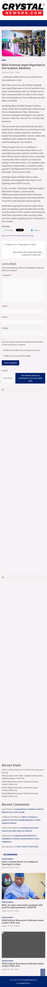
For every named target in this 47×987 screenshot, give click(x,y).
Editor (18, 72)
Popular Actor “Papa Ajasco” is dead (21, 244)
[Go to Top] (42, 976)
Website (5, 328)
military (23, 235)
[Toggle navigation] (5, 23)
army (18, 235)
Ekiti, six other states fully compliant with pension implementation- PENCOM (22, 906)
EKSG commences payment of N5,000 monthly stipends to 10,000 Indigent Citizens (21, 820)
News (4, 60)
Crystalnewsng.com (29, 980)
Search (5, 370)
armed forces (11, 235)
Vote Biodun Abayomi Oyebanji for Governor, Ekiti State (30, 378)
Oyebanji (30, 235)
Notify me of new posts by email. (17, 356)
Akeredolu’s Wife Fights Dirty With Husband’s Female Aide (27, 253)
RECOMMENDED (10, 854)
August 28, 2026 (7, 867)
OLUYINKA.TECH (24, 983)
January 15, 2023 (8, 72)
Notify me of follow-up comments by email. (22, 350)
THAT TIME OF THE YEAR (27, 847)
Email (5, 317)
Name (5, 306)
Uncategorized (7, 859)
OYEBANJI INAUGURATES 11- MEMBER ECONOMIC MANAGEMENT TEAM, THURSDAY (20, 839)
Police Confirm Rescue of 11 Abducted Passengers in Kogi (20, 863)
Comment (7, 275)
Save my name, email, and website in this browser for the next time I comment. (22, 343)
